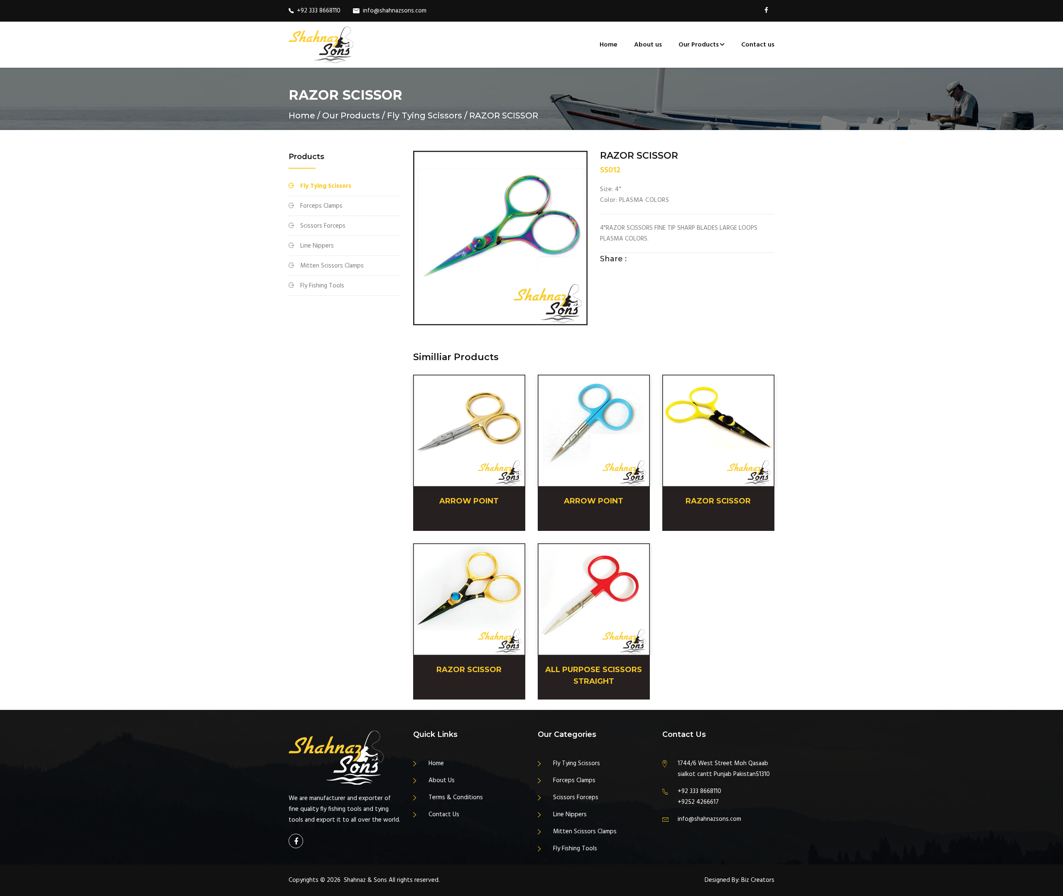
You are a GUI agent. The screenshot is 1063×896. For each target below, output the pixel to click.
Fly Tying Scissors (325, 186)
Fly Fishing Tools (322, 286)
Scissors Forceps (322, 226)
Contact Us (444, 815)
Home (608, 44)
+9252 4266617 (698, 802)
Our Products (698, 44)
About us (648, 44)
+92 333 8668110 (318, 11)
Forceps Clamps (321, 206)
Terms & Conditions (456, 798)
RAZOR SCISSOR (718, 501)
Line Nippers (317, 246)
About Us (442, 781)
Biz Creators (757, 880)
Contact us (757, 44)
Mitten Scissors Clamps (332, 266)
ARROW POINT (469, 501)
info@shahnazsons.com (394, 11)
